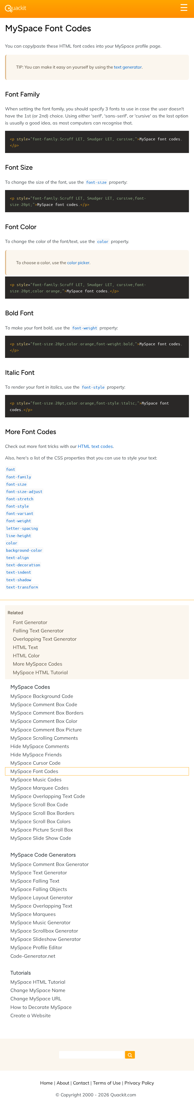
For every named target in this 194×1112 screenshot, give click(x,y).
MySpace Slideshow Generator (45, 939)
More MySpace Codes (37, 664)
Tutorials (20, 973)
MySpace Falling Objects (38, 889)
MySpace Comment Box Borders (47, 713)
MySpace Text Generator (38, 873)
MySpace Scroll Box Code (39, 804)
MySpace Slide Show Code (40, 838)
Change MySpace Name (37, 990)
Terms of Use (107, 1083)
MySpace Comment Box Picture (46, 730)
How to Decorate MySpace (41, 1007)
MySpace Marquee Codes (39, 788)
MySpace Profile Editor (36, 947)
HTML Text (25, 647)
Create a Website (30, 1015)
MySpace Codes (30, 687)
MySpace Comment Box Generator (49, 864)
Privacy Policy (139, 1083)
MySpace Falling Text (34, 881)
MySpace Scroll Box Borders (42, 813)
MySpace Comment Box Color (43, 721)
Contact (81, 1083)
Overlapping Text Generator (45, 639)
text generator (128, 67)
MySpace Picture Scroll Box (41, 830)
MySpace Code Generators (43, 855)
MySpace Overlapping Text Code (47, 796)
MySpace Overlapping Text (41, 906)
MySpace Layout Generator (41, 897)
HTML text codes (95, 446)
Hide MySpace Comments (39, 746)
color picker (78, 262)
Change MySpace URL (35, 999)
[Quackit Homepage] (16, 9)
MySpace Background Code (41, 696)
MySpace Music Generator (40, 922)
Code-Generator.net (32, 956)
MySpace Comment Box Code (43, 704)
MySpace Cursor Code (35, 763)
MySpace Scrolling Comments (44, 738)
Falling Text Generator (38, 631)
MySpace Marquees (33, 914)
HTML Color (26, 656)
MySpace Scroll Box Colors (40, 821)
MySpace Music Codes (36, 780)
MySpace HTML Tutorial (40, 672)
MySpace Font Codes (34, 771)
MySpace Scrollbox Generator (44, 931)
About (63, 1083)
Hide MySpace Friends (36, 755)
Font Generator (30, 622)
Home (46, 1083)
